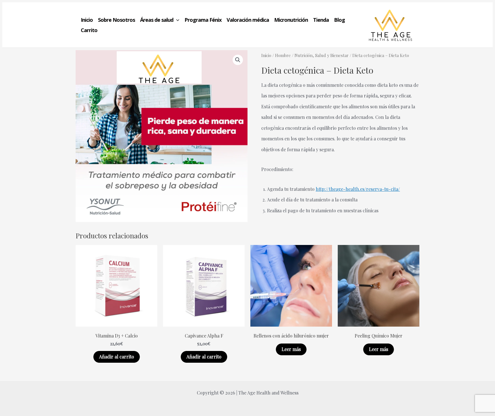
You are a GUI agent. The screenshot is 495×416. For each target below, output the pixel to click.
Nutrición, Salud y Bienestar (321, 55)
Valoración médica (248, 19)
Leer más (291, 349)
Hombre (283, 55)
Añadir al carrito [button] (116, 357)
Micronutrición (291, 19)
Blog (339, 19)
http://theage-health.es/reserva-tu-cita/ (358, 189)
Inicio (87, 19)
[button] (176, 20)
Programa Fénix (202, 19)
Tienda (321, 19)
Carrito (89, 30)
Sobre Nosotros (116, 19)
